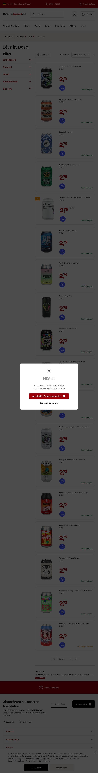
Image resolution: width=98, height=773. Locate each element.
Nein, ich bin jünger (49, 403)
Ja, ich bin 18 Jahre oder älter (46, 396)
